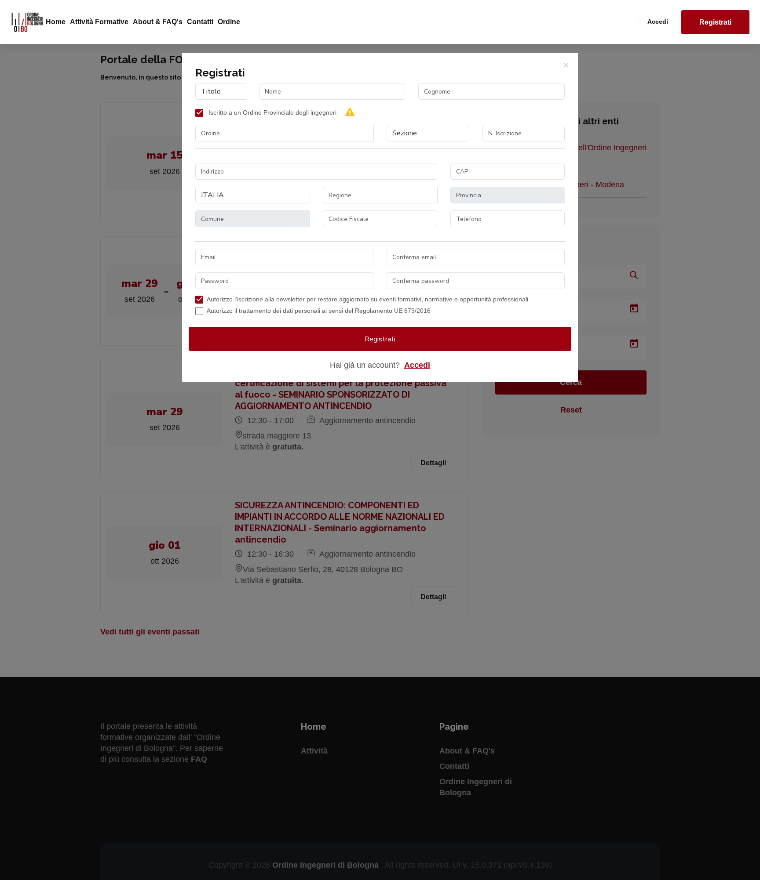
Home (56, 21)
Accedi (657, 21)
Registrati (715, 22)
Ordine (229, 21)
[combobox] (284, 133)
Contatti (200, 21)
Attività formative (99, 21)
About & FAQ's (158, 21)
